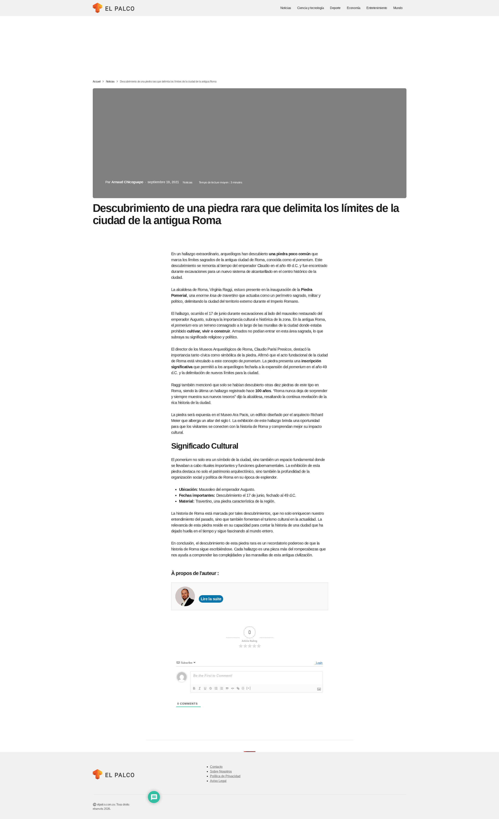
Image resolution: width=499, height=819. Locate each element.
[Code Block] (232, 688)
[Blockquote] (227, 688)
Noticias (110, 81)
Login (318, 662)
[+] (248, 688)
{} (243, 688)
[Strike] (210, 688)
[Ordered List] (216, 688)
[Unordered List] (221, 688)
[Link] (238, 688)
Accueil (97, 81)
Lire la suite (211, 599)
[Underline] (205, 688)
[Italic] (199, 688)
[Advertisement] (249, 45)
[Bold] (194, 688)
